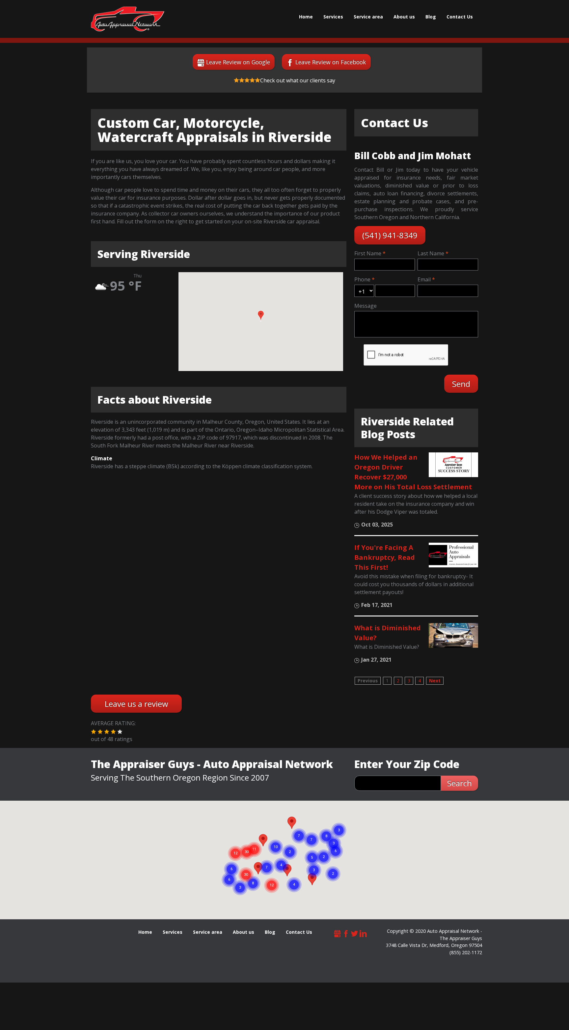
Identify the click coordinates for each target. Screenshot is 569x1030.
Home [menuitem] (306, 17)
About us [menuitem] (404, 17)
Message (365, 305)
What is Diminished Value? (387, 632)
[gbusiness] (337, 932)
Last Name (431, 253)
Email (424, 279)
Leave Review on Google (238, 62)
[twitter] (354, 932)
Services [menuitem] (333, 17)
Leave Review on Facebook (330, 62)
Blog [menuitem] (430, 17)
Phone (362, 279)
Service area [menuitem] (368, 17)
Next (435, 680)
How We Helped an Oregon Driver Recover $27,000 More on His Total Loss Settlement (413, 472)
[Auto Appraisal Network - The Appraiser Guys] (127, 19)
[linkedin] (363, 932)
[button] (260, 316)
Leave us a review (136, 703)
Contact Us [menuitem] (460, 17)
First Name (367, 253)
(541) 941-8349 (390, 235)
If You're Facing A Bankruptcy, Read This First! (384, 557)
